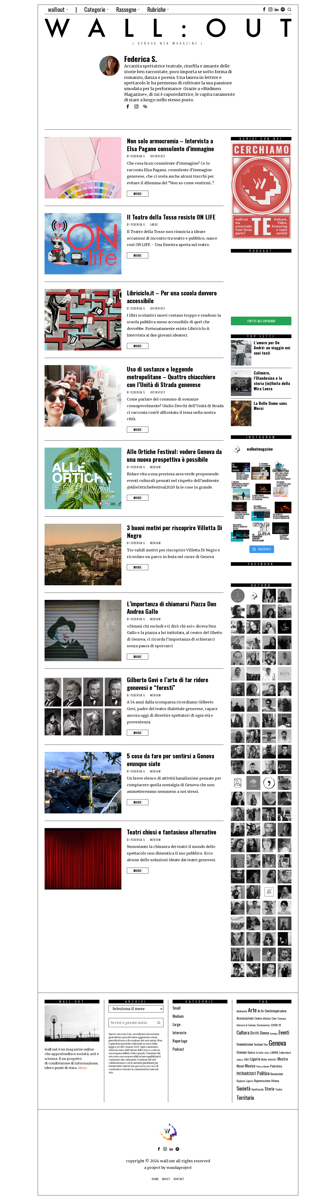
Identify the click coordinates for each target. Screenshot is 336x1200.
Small (177, 1008)
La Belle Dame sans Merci (270, 406)
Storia (269, 1088)
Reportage (180, 1041)
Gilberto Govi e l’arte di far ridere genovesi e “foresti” (167, 683)
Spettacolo (257, 1089)
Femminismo (245, 1044)
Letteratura (285, 1052)
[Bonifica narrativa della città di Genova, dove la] (240, 532)
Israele (260, 1052)
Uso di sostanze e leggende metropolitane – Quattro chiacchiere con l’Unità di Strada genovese (171, 376)
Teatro (278, 1089)
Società (244, 1088)
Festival (258, 1044)
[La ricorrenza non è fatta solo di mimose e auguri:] (261, 532)
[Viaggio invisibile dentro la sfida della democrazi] (261, 511)
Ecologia (274, 1033)
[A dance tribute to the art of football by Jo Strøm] (261, 490)
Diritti (254, 1033)
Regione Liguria (245, 1081)
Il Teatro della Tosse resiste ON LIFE (171, 217)
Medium (155, 467)
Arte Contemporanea (272, 1010)
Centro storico (262, 1018)
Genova (277, 1043)
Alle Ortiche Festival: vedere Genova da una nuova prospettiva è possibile (174, 455)
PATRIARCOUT (246, 1073)
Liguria (255, 1059)
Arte (252, 1010)
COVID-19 (276, 1025)
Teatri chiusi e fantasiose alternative (171, 832)
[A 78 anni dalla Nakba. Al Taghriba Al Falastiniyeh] (261, 470)
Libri (246, 1059)
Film (266, 1044)
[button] (158, 1022)
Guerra (251, 1052)
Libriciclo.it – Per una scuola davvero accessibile (172, 297)
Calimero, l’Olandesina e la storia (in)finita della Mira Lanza (272, 380)
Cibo (274, 1018)
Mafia (264, 1059)
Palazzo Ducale (262, 1066)
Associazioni (245, 1018)
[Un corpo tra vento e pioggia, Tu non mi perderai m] (281, 511)
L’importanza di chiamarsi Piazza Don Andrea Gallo (171, 607)
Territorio (245, 1097)
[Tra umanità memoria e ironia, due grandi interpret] (240, 470)
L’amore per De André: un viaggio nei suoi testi (272, 348)
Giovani (242, 1052)
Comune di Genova (246, 1025)
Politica (263, 1073)
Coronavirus (263, 1025)
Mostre (282, 1059)
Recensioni (276, 1074)
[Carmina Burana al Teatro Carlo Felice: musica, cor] (240, 511)
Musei (240, 1066)
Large (154, 224)
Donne (264, 1033)
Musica (250, 1066)
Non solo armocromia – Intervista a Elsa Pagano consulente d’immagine (170, 144)
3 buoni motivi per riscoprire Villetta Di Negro (174, 531)
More (137, 193)
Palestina (276, 1066)
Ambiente (242, 1011)
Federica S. (138, 156)
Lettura (240, 1059)
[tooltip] (264, 9)
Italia (266, 1052)
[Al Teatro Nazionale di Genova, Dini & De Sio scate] (281, 532)
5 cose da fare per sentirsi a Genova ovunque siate (170, 759)
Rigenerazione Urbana (266, 1081)
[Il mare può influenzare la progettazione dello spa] (281, 490)
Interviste (157, 156)
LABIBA (274, 1052)
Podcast (178, 1049)
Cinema (281, 1018)
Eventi (284, 1032)
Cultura (243, 1032)
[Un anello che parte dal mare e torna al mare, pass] (240, 490)
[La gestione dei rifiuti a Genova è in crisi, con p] (281, 470)
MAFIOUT (272, 1059)
